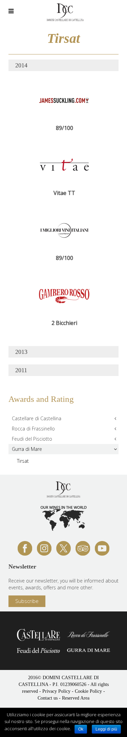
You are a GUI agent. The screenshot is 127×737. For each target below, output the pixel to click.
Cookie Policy (88, 691)
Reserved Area (75, 698)
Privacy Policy (56, 691)
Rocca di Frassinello (33, 428)
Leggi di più (106, 729)
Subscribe (27, 600)
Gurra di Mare (27, 449)
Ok (80, 729)
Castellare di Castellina (36, 418)
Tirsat (23, 461)
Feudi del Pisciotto (32, 439)
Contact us (48, 698)
